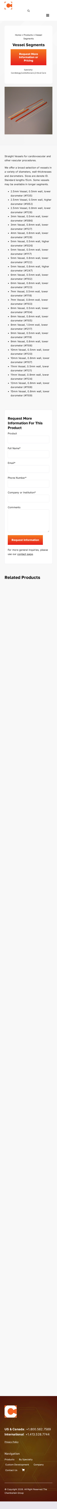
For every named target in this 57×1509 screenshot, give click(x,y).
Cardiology (16, 73)
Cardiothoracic (27, 73)
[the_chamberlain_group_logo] (8, 3)
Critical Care (40, 73)
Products (28, 35)
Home (18, 35)
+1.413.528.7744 (38, 1434)
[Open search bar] (28, 10)
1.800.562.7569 (39, 1429)
